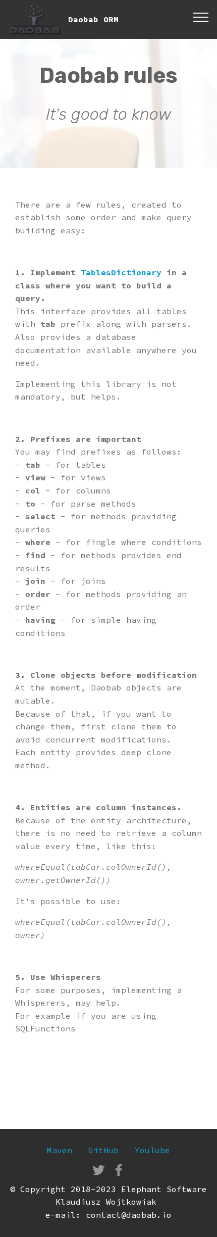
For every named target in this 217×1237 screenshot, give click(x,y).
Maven (59, 1150)
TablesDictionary (124, 272)
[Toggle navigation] (201, 16)
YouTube (152, 1150)
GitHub (103, 1150)
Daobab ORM (93, 19)
